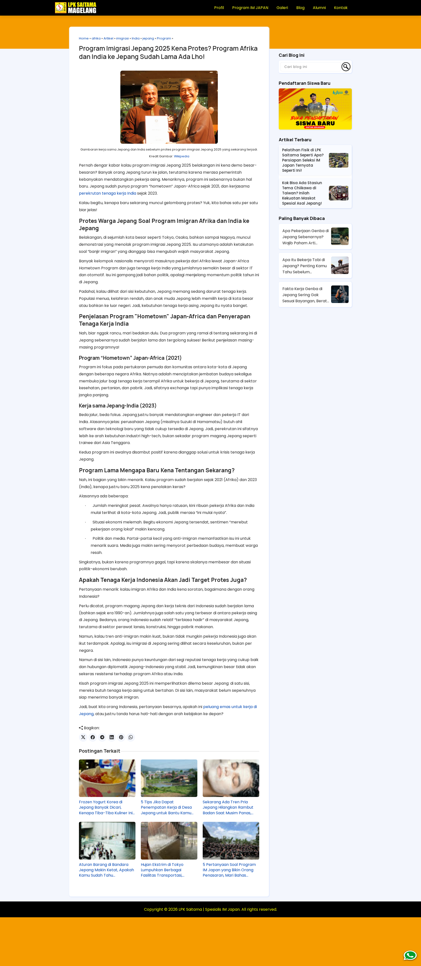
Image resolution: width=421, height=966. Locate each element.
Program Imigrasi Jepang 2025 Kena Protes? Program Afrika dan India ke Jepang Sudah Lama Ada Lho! (168, 52)
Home (84, 38)
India (136, 38)
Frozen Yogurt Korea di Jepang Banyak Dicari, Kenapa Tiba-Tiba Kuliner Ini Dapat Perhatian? (106, 807)
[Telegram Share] (102, 737)
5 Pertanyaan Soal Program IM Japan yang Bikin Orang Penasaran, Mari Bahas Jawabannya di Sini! (229, 870)
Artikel (108, 38)
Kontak (341, 7)
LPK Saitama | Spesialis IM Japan (209, 909)
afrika (96, 38)
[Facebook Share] (92, 737)
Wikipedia (181, 156)
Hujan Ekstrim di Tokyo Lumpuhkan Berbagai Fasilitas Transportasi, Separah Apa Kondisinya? (165, 870)
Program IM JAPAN (250, 7)
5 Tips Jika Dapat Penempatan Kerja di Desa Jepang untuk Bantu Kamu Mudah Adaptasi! (166, 807)
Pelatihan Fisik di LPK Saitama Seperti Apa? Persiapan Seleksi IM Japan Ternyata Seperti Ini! (303, 160)
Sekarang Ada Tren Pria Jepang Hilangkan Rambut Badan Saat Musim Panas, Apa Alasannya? (228, 807)
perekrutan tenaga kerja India (107, 193)
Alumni (319, 7)
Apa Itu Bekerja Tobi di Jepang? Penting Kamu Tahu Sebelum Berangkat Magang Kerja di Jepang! (306, 266)
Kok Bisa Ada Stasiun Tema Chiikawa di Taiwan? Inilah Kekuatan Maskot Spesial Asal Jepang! (302, 193)
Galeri (282, 7)
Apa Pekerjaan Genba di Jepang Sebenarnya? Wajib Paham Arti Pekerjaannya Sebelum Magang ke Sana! (305, 237)
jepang (148, 38)
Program (164, 38)
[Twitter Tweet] (83, 737)
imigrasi (122, 38)
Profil (219, 7)
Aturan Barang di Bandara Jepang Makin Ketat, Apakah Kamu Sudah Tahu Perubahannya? (106, 870)
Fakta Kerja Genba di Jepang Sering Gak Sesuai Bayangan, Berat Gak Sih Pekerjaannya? (304, 295)
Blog (300, 7)
